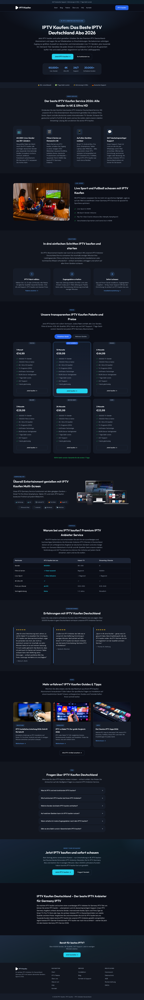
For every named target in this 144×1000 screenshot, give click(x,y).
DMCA (107, 985)
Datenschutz (109, 975)
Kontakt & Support (84, 979)
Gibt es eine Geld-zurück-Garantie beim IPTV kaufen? (61, 829)
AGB (106, 979)
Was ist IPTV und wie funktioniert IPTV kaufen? (58, 790)
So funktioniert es (83, 57)
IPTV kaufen (122, 8)
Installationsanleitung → (112, 291)
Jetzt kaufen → (32, 391)
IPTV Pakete (56, 975)
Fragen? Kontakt (83, 872)
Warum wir (55, 982)
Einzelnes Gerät (63, 337)
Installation (82, 972)
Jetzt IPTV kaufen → (63, 56)
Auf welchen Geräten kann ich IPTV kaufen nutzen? (60, 813)
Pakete (67, 8)
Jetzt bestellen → (72, 955)
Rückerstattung (110, 982)
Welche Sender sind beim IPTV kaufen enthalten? (59, 806)
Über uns (75, 8)
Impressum (109, 972)
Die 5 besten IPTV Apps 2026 (107, 729)
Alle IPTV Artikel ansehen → (72, 753)
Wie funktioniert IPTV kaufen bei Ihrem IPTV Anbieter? (61, 798)
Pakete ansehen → (31, 291)
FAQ (82, 8)
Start (56, 8)
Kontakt (88, 8)
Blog (61, 8)
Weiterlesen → (21, 743)
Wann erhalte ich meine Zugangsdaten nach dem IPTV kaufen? (64, 821)
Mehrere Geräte (81, 337)
